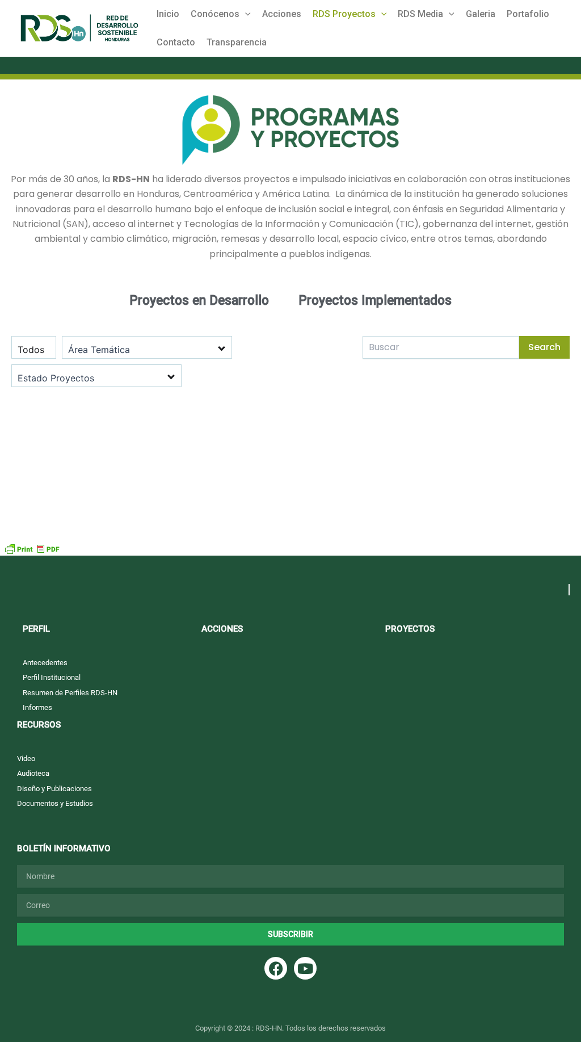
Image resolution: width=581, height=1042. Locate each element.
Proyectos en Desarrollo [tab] (199, 300)
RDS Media (420, 14)
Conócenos (215, 14)
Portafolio (528, 14)
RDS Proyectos (344, 14)
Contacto (176, 42)
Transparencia (237, 42)
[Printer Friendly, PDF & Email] (32, 548)
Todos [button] (31, 349)
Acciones (281, 14)
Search (544, 347)
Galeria (480, 14)
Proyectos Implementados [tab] (375, 300)
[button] (245, 14)
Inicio (168, 14)
